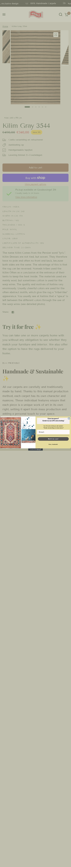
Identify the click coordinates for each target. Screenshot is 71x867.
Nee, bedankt (53, 444)
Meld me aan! (53, 439)
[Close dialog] (69, 418)
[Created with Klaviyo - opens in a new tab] (35, 449)
